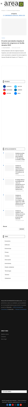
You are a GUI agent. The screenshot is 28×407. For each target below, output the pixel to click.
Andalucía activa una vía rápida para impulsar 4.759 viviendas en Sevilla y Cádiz (20, 156)
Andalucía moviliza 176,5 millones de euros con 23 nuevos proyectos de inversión (20, 214)
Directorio (4, 331)
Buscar (5, 226)
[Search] (26, 4)
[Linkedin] (18, 405)
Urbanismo (8, 278)
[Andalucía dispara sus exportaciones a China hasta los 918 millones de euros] (9, 168)
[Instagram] (15, 405)
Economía (7, 241)
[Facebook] (7, 405)
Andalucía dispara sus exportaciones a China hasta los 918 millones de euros (19, 169)
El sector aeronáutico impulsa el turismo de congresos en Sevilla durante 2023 (12, 43)
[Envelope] (21, 405)
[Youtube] (13, 405)
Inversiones (8, 263)
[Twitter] (10, 405)
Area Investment (6, 47)
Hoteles (7, 256)
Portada (3, 10)
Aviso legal (4, 339)
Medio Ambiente (9, 267)
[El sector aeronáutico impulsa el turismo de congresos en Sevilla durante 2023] (14, 27)
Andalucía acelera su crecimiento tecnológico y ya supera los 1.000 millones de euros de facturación (20, 200)
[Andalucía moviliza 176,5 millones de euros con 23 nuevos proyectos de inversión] (9, 213)
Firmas (7, 252)
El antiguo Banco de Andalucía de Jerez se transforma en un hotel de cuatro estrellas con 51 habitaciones (20, 184)
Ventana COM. (23, 402)
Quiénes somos (5, 334)
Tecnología (8, 271)
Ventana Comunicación (21, 309)
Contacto (3, 336)
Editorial (7, 245)
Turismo (7, 274)
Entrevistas (8, 248)
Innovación (8, 260)
